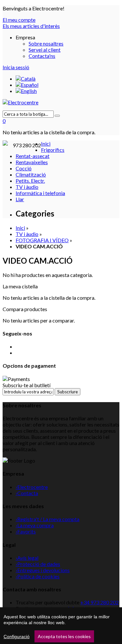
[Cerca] (57, 116)
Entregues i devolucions (43, 570)
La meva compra (35, 525)
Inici (20, 228)
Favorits (26, 531)
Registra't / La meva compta (47, 519)
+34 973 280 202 (99, 602)
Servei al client (45, 49)
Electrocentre (32, 487)
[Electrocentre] (61, 102)
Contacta (27, 493)
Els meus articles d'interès (31, 26)
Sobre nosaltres (46, 43)
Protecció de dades (38, 564)
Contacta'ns (42, 56)
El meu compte (19, 20)
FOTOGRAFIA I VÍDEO (42, 240)
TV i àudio (27, 234)
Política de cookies (38, 576)
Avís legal (27, 558)
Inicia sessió (16, 67)
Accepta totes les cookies (64, 636)
